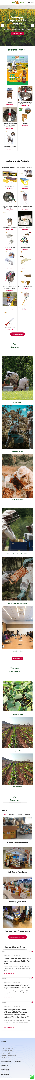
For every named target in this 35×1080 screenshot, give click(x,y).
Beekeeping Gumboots (25, 227)
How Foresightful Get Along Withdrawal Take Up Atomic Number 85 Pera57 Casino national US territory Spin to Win (17, 1013)
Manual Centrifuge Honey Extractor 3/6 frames (9, 287)
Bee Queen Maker (25, 247)
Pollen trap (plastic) (10, 186)
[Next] (32, 25)
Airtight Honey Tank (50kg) (10, 227)
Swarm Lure (10, 308)
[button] (9, 98)
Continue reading (9, 974)
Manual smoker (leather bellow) (10, 147)
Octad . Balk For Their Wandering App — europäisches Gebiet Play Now (17, 961)
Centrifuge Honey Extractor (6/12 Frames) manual (10, 207)
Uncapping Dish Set (10, 247)
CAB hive (10, 102)
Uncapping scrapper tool (25, 308)
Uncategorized (7, 955)
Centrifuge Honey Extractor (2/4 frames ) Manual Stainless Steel (10, 125)
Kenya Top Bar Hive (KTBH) (25, 286)
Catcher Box (25, 186)
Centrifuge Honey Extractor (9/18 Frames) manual (25, 103)
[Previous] (2, 25)
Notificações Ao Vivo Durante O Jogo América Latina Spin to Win (17, 986)
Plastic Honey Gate (25, 267)
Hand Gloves (10, 267)
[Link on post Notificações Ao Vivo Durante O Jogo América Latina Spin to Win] (17, 978)
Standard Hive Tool (10, 327)
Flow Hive (25, 123)
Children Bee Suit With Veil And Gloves (25, 207)
